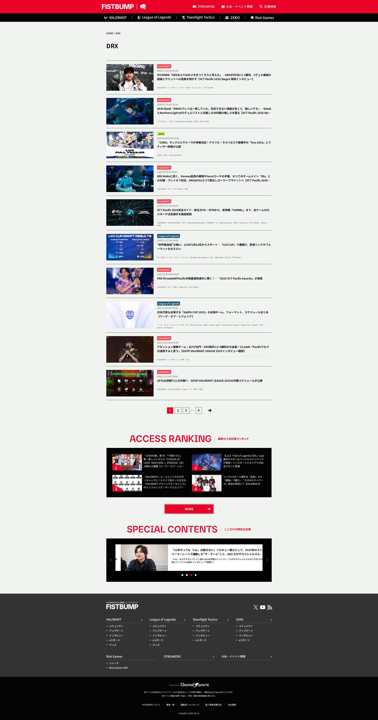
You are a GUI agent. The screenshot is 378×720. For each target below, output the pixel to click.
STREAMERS (206, 7)
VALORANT (113, 619)
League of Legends (163, 619)
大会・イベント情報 (239, 7)
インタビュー (116, 635)
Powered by (174, 685)
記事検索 (270, 7)
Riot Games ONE (118, 667)
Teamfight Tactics (205, 619)
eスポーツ (114, 640)
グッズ (112, 645)
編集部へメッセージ (190, 705)
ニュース (114, 663)
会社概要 (232, 705)
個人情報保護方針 (213, 705)
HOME (109, 33)
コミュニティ (116, 626)
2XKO (239, 619)
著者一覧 (170, 705)
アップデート (116, 630)
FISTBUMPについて (151, 705)
